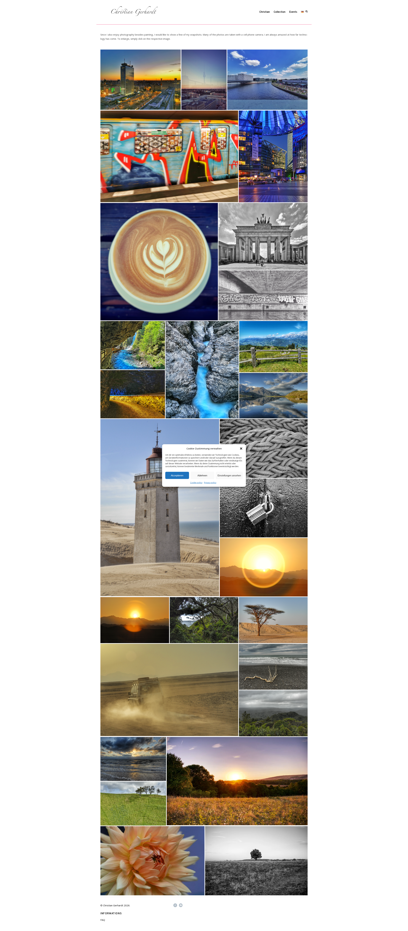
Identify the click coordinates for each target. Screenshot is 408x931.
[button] (241, 448)
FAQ (102, 919)
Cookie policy (196, 482)
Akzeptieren (177, 475)
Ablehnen (202, 475)
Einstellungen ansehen (229, 475)
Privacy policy (210, 482)
